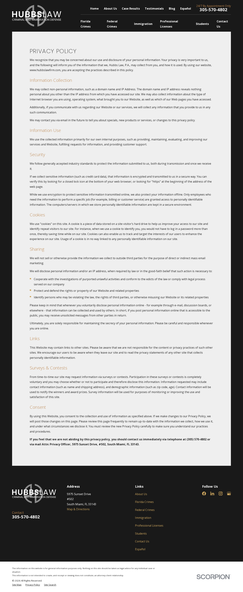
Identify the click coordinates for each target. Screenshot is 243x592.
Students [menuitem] (202, 24)
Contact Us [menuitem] (222, 23)
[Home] (36, 15)
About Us (110, 8)
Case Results (131, 8)
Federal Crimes (145, 510)
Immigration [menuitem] (143, 24)
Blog (172, 8)
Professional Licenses (149, 525)
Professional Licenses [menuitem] (169, 23)
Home (94, 8)
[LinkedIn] (212, 493)
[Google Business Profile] (229, 493)
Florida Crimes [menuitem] (86, 23)
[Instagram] (221, 493)
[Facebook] (204, 493)
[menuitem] (17, 585)
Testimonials (154, 8)
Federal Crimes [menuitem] (112, 23)
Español (185, 8)
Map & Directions (78, 509)
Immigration (143, 518)
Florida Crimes (144, 502)
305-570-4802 (213, 9)
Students (141, 533)
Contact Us (142, 541)
